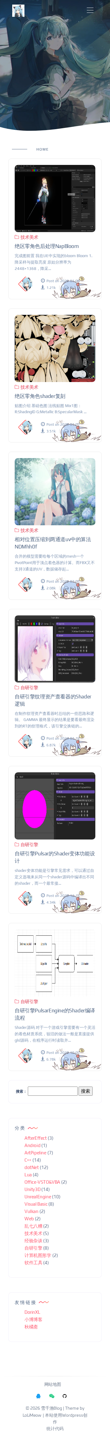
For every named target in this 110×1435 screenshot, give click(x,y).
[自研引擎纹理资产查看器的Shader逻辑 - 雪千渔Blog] (55, 649)
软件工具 (33, 1262)
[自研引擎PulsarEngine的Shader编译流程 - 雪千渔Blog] (55, 962)
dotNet (31, 1167)
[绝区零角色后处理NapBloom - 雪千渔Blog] (55, 198)
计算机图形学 (37, 1255)
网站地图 (52, 1384)
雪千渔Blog (51, 1408)
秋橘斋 (31, 1326)
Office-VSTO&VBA (42, 1182)
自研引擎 (29, 687)
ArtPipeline (35, 1152)
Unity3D (32, 1189)
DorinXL (32, 1312)
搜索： (21, 1091)
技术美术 (29, 237)
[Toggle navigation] (90, 10)
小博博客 (33, 1319)
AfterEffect (35, 1138)
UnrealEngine (37, 1196)
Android (32, 1145)
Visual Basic (35, 1204)
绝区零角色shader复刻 (40, 396)
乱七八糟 (33, 1226)
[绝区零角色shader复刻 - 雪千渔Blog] (55, 348)
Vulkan (31, 1211)
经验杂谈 (33, 1240)
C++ (27, 1160)
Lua (28, 1174)
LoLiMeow (32, 1415)
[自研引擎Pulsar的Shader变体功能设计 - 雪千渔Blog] (55, 806)
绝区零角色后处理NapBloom (47, 246)
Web (29, 1218)
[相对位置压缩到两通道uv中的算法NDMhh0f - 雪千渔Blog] (55, 491)
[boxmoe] (18, 10)
